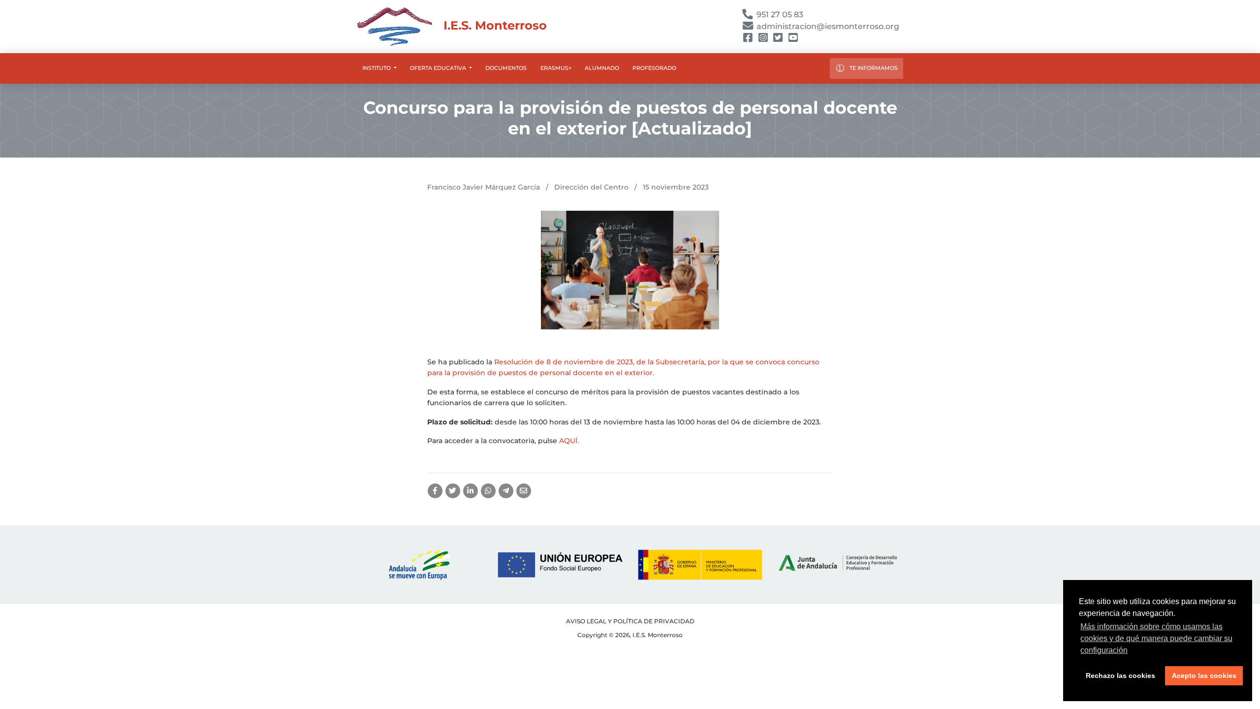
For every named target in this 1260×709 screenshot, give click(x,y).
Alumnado (602, 68)
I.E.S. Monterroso (493, 25)
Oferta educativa (439, 68)
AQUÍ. (569, 440)
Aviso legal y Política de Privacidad (630, 621)
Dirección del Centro (591, 187)
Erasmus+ (555, 68)
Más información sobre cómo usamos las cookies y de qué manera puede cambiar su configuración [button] (1156, 638)
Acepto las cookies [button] (1204, 675)
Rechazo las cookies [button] (1120, 675)
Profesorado (654, 68)
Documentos (506, 68)
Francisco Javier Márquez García (483, 187)
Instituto (377, 68)
